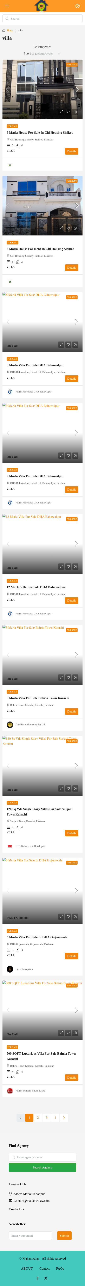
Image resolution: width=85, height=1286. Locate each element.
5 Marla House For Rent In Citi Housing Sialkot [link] (40, 249)
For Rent (72, 181)
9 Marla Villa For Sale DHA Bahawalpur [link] (35, 476)
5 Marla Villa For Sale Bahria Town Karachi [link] (38, 698)
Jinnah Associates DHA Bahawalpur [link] (33, 391)
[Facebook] (38, 1278)
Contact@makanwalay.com (32, 1200)
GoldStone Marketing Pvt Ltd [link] (30, 724)
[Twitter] (46, 1278)
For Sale (72, 64)
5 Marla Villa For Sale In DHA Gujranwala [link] (37, 937)
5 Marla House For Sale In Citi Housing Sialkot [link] (40, 132)
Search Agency (42, 1167)
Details (71, 151)
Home (10, 30)
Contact (44, 1268)
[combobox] (47, 53)
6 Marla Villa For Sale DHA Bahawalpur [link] (35, 365)
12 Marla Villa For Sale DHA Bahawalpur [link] (36, 587)
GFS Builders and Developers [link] (30, 846)
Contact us (16, 1209)
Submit (64, 1235)
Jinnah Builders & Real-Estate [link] (30, 1090)
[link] (42, 89)
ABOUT (27, 1268)
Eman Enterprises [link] (24, 969)
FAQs (60, 1268)
